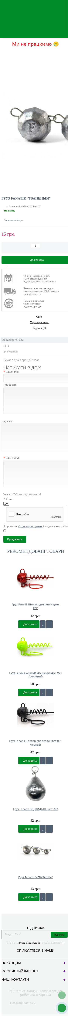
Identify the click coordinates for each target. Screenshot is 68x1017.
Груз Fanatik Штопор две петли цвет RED (35, 606)
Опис (39, 316)
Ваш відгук (12, 458)
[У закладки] (43, 624)
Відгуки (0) (39, 328)
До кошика (30, 624)
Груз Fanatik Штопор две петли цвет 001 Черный (35, 742)
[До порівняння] (49, 624)
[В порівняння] (15, 266)
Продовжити (14, 539)
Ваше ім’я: (12, 371)
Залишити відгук (13, 220)
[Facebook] (32, 955)
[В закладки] (6, 266)
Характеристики (39, 322)
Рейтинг (8, 499)
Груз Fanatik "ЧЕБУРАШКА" (35, 877)
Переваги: (10, 384)
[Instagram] (38, 955)
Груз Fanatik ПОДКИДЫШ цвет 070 (35, 809)
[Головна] (3, 51)
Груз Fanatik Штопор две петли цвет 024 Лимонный (35, 674)
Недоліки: (7, 421)
